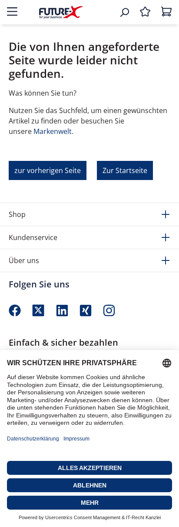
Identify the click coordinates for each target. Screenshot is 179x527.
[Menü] (12, 12)
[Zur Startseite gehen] (61, 12)
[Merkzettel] (145, 12)
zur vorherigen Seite (47, 170)
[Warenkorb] (166, 12)
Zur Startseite (125, 170)
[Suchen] (124, 12)
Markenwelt (52, 131)
